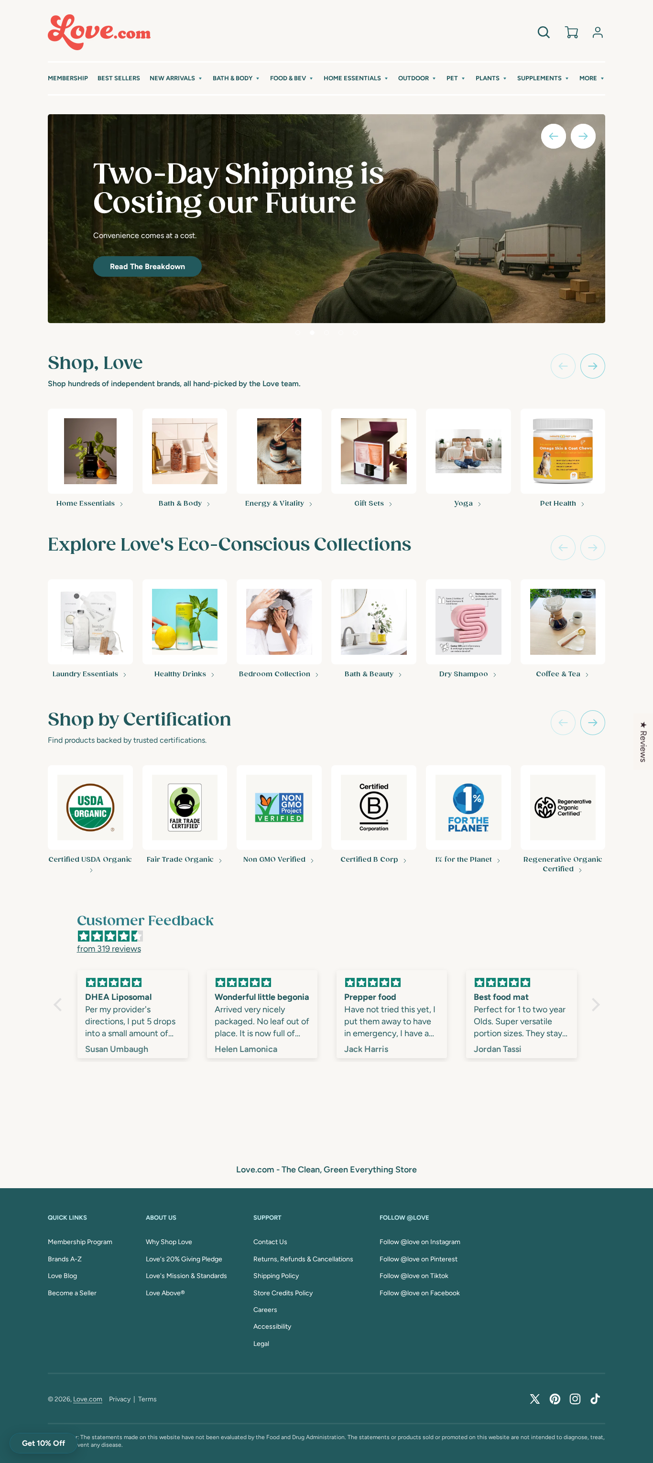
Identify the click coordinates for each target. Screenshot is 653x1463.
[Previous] (563, 366)
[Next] (592, 366)
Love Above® (165, 1293)
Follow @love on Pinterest (418, 1259)
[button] (176, 78)
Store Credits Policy (283, 1293)
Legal (261, 1344)
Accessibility (272, 1326)
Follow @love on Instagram (420, 1242)
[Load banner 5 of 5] (355, 332)
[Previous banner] (553, 136)
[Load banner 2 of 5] (312, 332)
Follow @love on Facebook (420, 1293)
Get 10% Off (43, 1443)
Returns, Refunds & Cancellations (303, 1259)
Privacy (120, 1399)
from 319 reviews (109, 948)
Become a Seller (72, 1293)
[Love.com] (99, 32)
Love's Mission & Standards (186, 1276)
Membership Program (80, 1242)
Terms (147, 1399)
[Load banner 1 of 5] (298, 332)
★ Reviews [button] (643, 741)
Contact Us (270, 1242)
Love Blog (62, 1276)
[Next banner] (583, 136)
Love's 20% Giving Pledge (184, 1259)
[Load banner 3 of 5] (326, 332)
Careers (265, 1310)
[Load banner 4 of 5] (341, 332)
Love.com (87, 1399)
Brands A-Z (65, 1259)
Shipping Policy (276, 1276)
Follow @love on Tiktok (414, 1276)
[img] (331, 936)
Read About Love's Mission (179, 256)
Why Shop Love (169, 1242)
